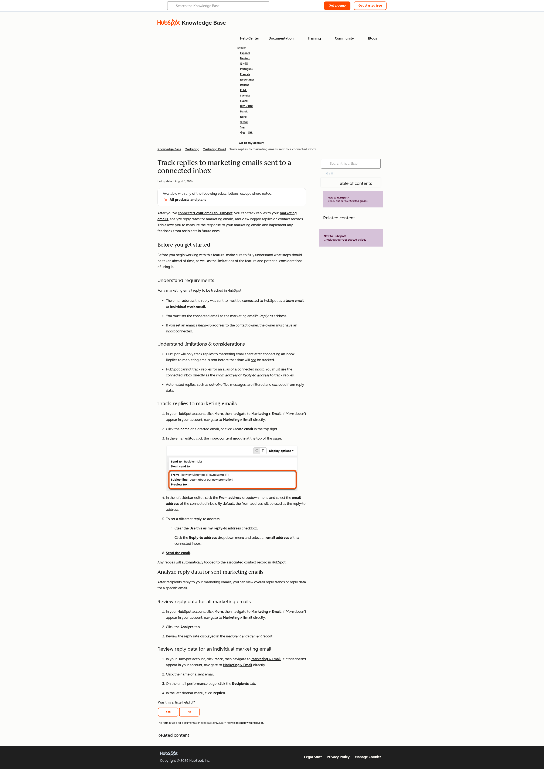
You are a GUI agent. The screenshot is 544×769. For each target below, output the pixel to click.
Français (245, 74)
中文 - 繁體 (246, 106)
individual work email (187, 307)
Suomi (244, 100)
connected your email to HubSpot (205, 213)
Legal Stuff (313, 757)
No (189, 712)
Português (246, 69)
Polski (243, 90)
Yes (168, 712)
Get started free (370, 5)
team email (295, 301)
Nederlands (247, 79)
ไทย (242, 127)
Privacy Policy (338, 757)
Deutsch (245, 58)
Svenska (245, 95)
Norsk (243, 116)
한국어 (244, 122)
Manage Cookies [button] (368, 757)
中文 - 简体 (246, 132)
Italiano (244, 85)
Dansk (244, 111)
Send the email (178, 553)
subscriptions (228, 194)
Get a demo (337, 5)
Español (245, 53)
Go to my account (252, 143)
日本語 (244, 63)
